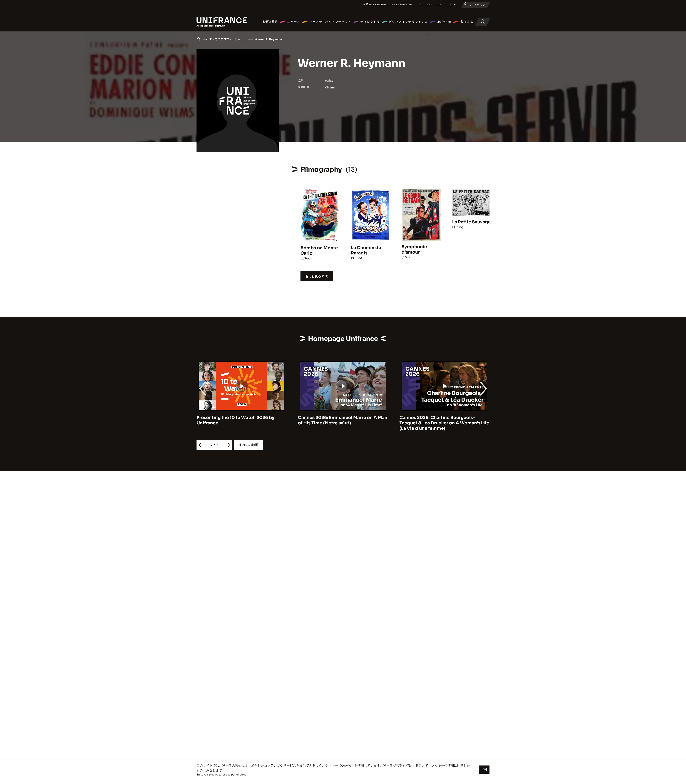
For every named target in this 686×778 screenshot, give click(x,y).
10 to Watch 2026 (430, 4)
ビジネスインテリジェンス (408, 22)
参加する (466, 22)
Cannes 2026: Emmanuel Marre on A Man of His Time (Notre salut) (241, 420)
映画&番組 (270, 22)
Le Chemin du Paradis (366, 250)
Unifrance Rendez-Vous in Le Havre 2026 (387, 4)
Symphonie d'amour (414, 249)
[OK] (484, 769)
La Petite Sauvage (471, 222)
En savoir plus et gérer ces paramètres (221, 774)
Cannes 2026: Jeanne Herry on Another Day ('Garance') (442, 420)
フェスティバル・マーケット (330, 22)
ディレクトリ (370, 22)
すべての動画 (248, 445)
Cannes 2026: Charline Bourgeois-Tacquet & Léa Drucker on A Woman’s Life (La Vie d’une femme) (343, 423)
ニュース (293, 22)
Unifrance (444, 22)
